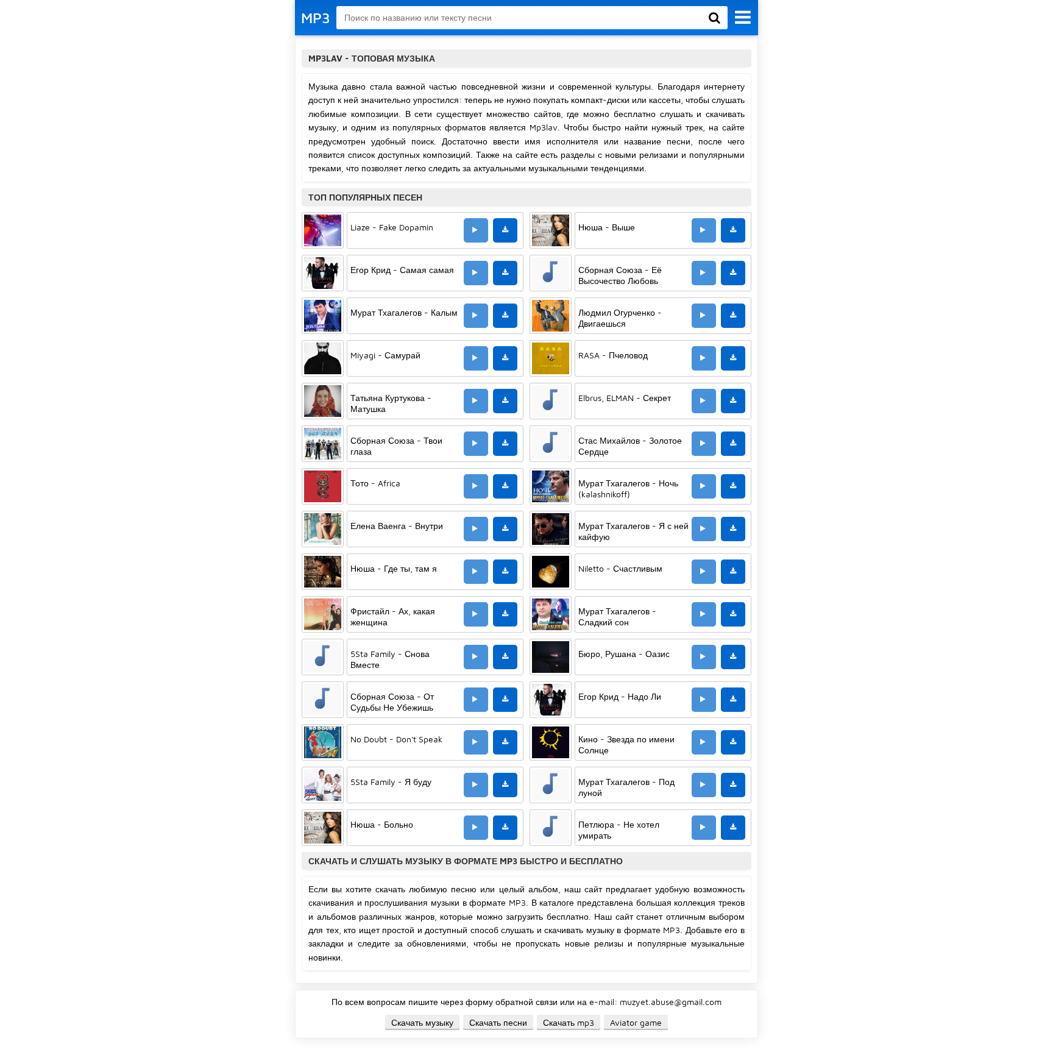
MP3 (315, 17)
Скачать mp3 (568, 1022)
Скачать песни (498, 1022)
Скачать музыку (422, 1022)
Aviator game (636, 1022)
